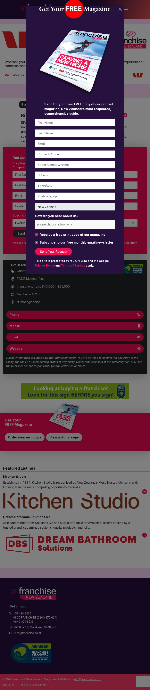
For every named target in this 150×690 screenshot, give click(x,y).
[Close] (120, 9)
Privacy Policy (45, 265)
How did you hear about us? (56, 216)
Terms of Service (73, 265)
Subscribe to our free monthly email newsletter (76, 242)
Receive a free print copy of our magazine (72, 235)
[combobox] (75, 224)
